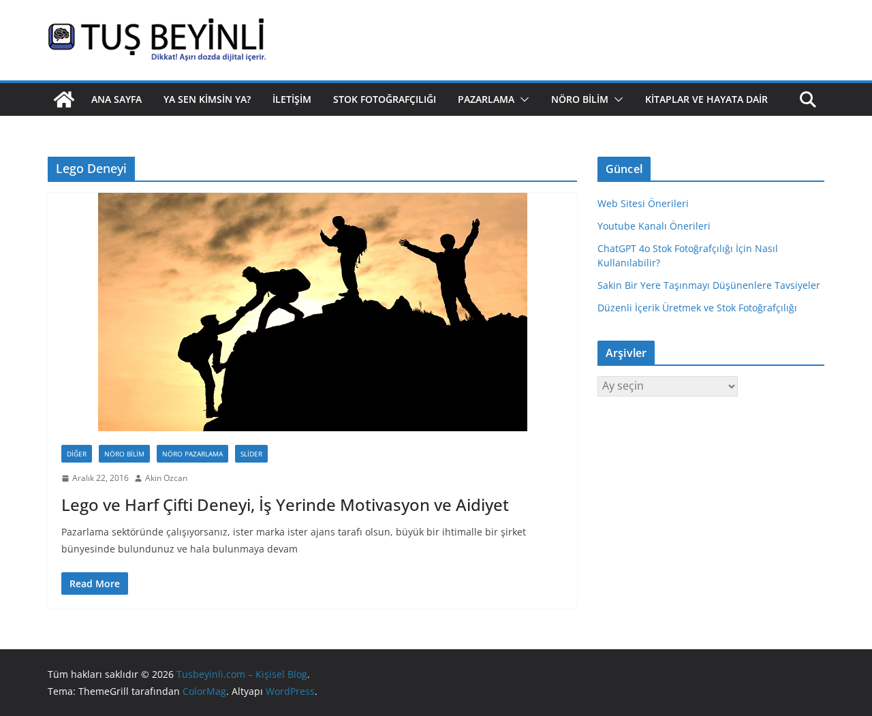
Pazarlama (486, 99)
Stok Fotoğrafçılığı (384, 99)
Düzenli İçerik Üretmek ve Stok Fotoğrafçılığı (697, 307)
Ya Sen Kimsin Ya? (207, 99)
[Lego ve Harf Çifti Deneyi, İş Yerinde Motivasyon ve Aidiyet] (312, 312)
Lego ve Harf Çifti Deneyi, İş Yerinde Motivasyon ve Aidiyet (285, 504)
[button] (521, 99)
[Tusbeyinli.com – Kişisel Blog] (64, 99)
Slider (251, 453)
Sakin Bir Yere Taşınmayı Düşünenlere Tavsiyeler (708, 285)
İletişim (291, 99)
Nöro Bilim (579, 99)
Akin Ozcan (166, 478)
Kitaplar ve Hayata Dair (706, 99)
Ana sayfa (116, 99)
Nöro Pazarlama (192, 453)
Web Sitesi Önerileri (643, 203)
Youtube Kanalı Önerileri (654, 225)
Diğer (77, 453)
